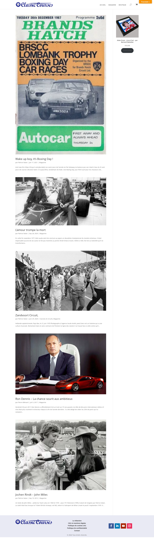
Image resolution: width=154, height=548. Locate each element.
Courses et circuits (46, 319)
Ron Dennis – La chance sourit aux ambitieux (43, 399)
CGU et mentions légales (77, 523)
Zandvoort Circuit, (26, 315)
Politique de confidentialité (77, 528)
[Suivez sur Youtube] (123, 526)
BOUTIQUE (122, 5)
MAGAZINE (112, 5)
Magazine (42, 162)
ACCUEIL (103, 5)
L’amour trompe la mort (30, 230)
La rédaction (77, 521)
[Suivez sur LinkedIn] (117, 526)
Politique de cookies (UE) (77, 526)
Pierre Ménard (23, 402)
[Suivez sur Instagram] (129, 526)
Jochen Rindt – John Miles (31, 494)
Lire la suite (127, 50)
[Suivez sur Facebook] (111, 526)
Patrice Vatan (22, 162)
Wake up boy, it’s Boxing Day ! (34, 159)
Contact (77, 531)
